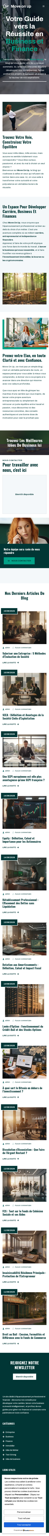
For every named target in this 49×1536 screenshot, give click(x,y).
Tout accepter (24, 1525)
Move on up (21, 6)
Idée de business (13, 1459)
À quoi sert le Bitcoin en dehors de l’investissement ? (22, 1089)
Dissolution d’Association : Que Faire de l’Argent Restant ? (23, 1151)
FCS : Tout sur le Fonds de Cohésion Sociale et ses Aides (23, 1212)
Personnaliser (24, 1512)
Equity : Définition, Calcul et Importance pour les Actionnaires (22, 839)
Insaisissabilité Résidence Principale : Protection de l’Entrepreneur (24, 1274)
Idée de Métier (12, 1450)
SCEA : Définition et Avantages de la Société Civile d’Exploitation (23, 716)
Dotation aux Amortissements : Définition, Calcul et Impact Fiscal (22, 966)
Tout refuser (24, 1518)
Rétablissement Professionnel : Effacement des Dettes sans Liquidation (20, 903)
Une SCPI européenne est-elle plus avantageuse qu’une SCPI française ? (24, 778)
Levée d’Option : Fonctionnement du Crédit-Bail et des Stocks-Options (23, 1028)
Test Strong (11, 1455)
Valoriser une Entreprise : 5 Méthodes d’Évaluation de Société (24, 655)
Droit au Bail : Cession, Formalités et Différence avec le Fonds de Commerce (24, 1336)
